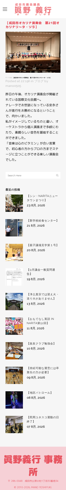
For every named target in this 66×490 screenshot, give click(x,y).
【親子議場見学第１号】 (43, 245)
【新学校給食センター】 (43, 220)
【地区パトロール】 (40, 392)
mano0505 (13, 86)
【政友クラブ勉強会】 (41, 343)
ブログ (39, 81)
